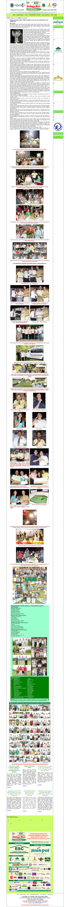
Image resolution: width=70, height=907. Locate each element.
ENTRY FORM (50, 894)
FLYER (28, 894)
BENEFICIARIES (22, 894)
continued (9, 787)
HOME (18, 894)
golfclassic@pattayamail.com (40, 902)
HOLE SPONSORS (43, 894)
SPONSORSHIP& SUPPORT (34, 894)
